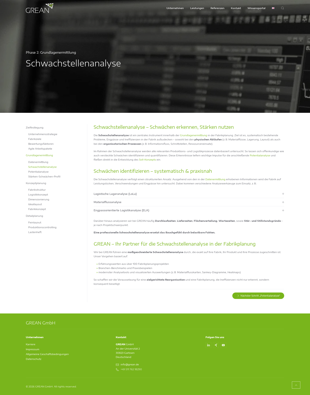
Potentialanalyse (38, 171)
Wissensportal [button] (256, 8)
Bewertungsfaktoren (41, 143)
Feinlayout (34, 222)
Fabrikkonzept (37, 209)
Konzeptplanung (36, 183)
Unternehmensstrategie (42, 134)
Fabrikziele (34, 138)
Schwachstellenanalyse (42, 166)
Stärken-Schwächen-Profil (44, 176)
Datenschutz (33, 358)
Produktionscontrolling (42, 227)
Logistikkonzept (38, 194)
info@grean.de (130, 364)
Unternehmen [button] (175, 8)
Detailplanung (34, 215)
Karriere (30, 344)
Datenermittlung (38, 162)
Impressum (32, 349)
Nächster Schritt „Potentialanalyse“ (260, 295)
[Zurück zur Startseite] (39, 8)
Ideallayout (35, 204)
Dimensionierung (38, 199)
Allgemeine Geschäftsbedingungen (47, 354)
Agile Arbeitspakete (40, 148)
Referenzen (217, 8)
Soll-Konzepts (147, 159)
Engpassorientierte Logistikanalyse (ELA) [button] (121, 210)
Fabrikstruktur (37, 189)
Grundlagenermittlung (39, 155)
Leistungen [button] (197, 8)
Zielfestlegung (34, 127)
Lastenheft (34, 232)
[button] (282, 8)
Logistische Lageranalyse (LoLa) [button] (115, 193)
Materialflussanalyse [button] (107, 202)
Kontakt (236, 8)
